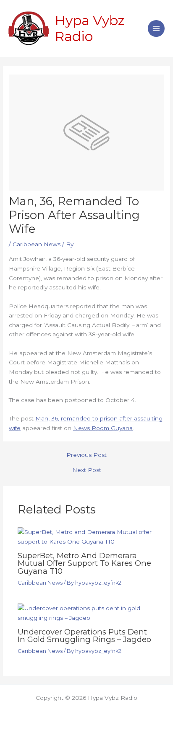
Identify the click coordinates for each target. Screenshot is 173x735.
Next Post (86, 470)
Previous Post (86, 455)
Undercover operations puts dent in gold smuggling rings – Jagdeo (84, 635)
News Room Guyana (103, 428)
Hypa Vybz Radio (90, 28)
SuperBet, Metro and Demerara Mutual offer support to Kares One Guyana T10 (84, 563)
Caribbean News (36, 244)
